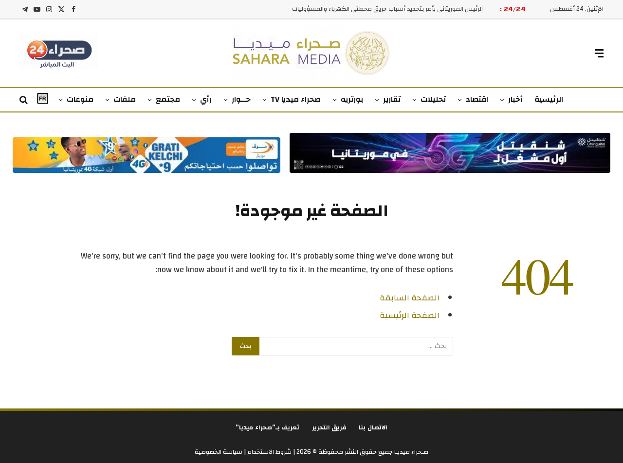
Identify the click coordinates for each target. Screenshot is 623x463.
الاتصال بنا (373, 427)
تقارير (392, 99)
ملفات (124, 99)
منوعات (80, 99)
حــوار (241, 99)
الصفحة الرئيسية (410, 315)
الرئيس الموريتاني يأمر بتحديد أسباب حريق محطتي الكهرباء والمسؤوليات (387, 9)
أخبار (515, 99)
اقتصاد (477, 99)
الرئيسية (548, 99)
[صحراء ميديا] (312, 53)
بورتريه (352, 99)
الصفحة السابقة (410, 298)
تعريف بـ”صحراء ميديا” (268, 427)
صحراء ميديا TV (296, 99)
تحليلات (433, 99)
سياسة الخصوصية (218, 452)
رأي (206, 99)
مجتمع (168, 99)
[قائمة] (599, 53)
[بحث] (24, 100)
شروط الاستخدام (269, 452)
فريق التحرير (329, 427)
